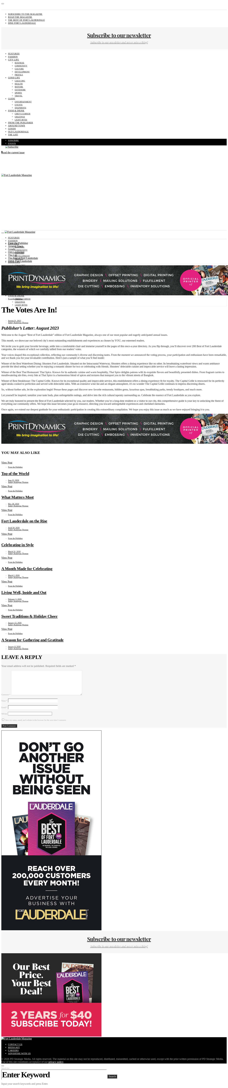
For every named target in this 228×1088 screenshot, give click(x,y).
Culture (19, 69)
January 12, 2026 (15, 623)
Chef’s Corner (22, 114)
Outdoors (20, 90)
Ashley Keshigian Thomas (18, 323)
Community (21, 66)
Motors (19, 87)
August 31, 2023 (14, 321)
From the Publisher (20, 122)
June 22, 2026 (13, 480)
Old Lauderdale (18, 131)
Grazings (20, 117)
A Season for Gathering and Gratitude (32, 640)
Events (19, 105)
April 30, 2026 (14, 528)
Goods (12, 128)
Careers (13, 1050)
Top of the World (15, 473)
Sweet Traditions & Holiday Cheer (29, 616)
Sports (18, 93)
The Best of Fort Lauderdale (26, 20)
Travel (19, 96)
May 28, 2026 (13, 504)
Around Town (16, 125)
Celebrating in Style (17, 545)
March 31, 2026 (14, 551)
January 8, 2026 (14, 647)
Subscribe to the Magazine (25, 14)
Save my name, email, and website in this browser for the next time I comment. (35, 720)
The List (13, 134)
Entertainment (23, 102)
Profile (19, 75)
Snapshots (20, 108)
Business (19, 63)
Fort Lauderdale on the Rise (24, 521)
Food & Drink (16, 110)
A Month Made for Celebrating (26, 568)
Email (4, 707)
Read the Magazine (20, 17)
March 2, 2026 (14, 575)
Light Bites (21, 120)
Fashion (13, 56)
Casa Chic (20, 81)
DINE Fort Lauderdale (22, 23)
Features (14, 53)
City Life (13, 59)
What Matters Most (17, 497)
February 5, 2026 (15, 599)
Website (4, 714)
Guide (11, 98)
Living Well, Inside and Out (23, 592)
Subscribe (13, 140)
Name (4, 701)
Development (22, 72)
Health (19, 84)
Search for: (5, 1068)
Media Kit (14, 1047)
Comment (5, 695)
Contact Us (15, 1044)
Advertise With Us (19, 1053)
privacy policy (55, 1062)
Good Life (14, 77)
